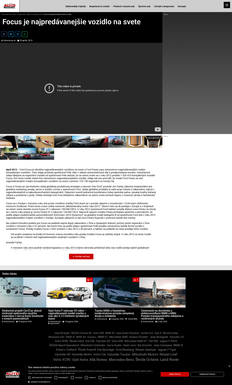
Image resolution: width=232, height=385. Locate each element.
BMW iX (70, 337)
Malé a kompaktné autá (34, 14)
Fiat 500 (153, 341)
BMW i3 (178, 345)
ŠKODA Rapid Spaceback (64, 345)
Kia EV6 (90, 341)
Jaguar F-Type (166, 349)
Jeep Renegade (159, 336)
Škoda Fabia (76, 341)
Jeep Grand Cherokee (127, 333)
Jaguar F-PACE (168, 341)
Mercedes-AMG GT (135, 341)
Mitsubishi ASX (56, 337)
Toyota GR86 (132, 319)
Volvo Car (99, 354)
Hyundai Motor (82, 354)
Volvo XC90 (61, 360)
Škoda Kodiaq (170, 333)
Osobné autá (21, 14)
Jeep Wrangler (62, 333)
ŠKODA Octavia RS (81, 333)
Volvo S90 (117, 341)
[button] (4, 34)
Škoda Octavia (147, 359)
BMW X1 (103, 336)
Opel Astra (80, 360)
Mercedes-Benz (121, 360)
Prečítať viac (70, 373)
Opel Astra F (55, 323)
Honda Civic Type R (151, 333)
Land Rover (169, 359)
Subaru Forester (138, 336)
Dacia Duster (114, 345)
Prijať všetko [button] (175, 374)
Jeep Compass (162, 345)
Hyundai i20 (103, 341)
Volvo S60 (98, 333)
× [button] (229, 366)
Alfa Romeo (98, 360)
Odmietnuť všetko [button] (207, 374)
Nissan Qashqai (145, 349)
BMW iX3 (81, 337)
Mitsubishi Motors (145, 354)
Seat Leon (129, 345)
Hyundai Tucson (119, 354)
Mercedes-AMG (118, 336)
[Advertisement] (197, 34)
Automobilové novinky (8, 14)
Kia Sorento (144, 345)
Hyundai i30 (62, 354)
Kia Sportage (105, 349)
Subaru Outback (66, 349)
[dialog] (116, 374)
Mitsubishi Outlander (93, 345)
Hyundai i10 (177, 336)
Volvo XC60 (61, 341)
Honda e (91, 337)
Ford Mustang (125, 349)
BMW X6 (110, 333)
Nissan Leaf (168, 354)
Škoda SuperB (87, 349)
